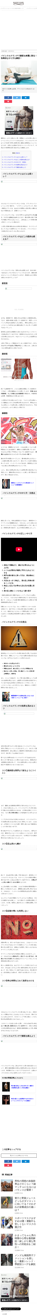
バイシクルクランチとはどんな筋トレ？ (14, 157)
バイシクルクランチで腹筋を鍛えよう (14, 167)
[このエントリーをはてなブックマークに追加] (26, 97)
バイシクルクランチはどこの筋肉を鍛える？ (16, 159)
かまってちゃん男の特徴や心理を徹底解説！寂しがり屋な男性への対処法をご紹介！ (25, 1241)
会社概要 (4, 1314)
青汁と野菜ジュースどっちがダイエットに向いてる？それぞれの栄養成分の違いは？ (25, 1204)
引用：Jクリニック (19, 380)
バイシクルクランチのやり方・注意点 (14, 162)
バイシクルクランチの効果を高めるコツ (14, 164)
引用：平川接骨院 (19, 309)
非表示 (17, 153)
